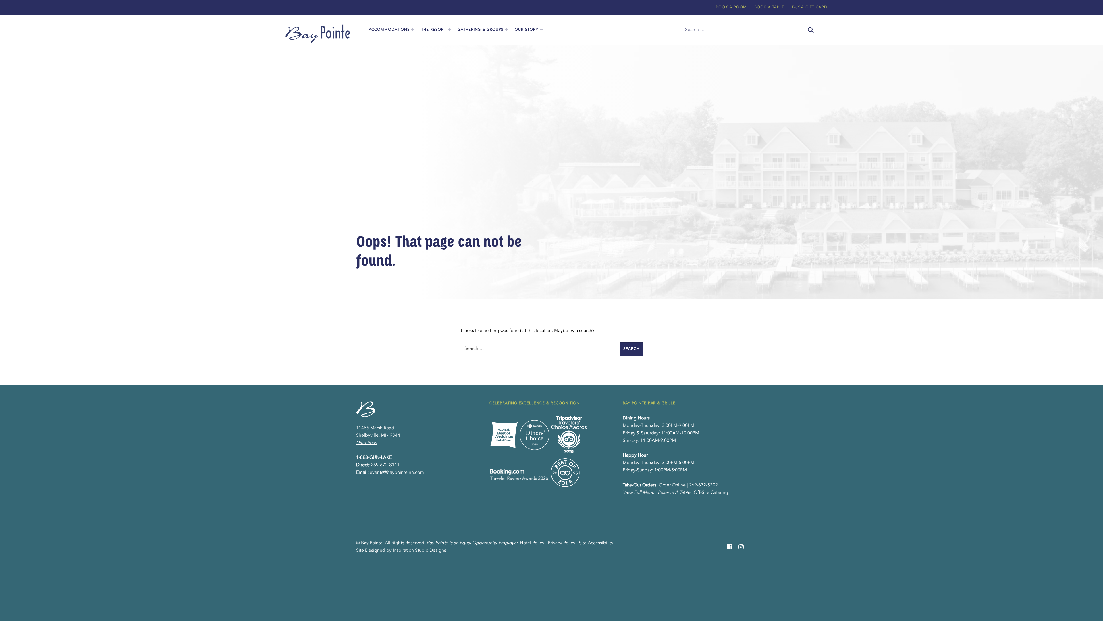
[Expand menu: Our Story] (541, 29)
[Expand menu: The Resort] (449, 29)
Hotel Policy (532, 543)
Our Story (526, 30)
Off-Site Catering (711, 492)
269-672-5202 (703, 485)
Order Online (672, 485)
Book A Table (769, 7)
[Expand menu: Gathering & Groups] (506, 29)
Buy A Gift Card (809, 7)
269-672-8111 (385, 465)
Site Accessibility (596, 543)
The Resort (433, 30)
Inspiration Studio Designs (419, 550)
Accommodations (389, 30)
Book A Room (731, 7)
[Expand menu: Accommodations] (412, 29)
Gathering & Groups (480, 30)
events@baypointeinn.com (397, 472)
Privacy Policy (561, 543)
